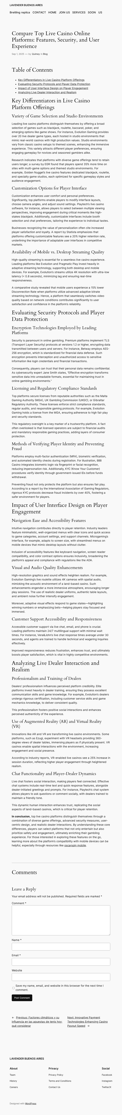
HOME (52, 12)
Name (17, 940)
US (100, 12)
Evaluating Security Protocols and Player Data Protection (54, 84)
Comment (19, 903)
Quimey (36, 54)
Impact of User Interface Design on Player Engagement (53, 88)
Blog (45, 54)
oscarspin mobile (75, 845)
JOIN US (64, 12)
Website (17, 970)
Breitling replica (20, 12)
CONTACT (39, 12)
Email (16, 955)
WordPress (30, 1103)
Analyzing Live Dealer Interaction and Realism (47, 92)
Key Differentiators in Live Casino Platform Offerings (51, 80)
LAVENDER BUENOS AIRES (26, 5)
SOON (92, 12)
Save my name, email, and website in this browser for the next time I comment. (59, 987)
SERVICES (78, 12)
